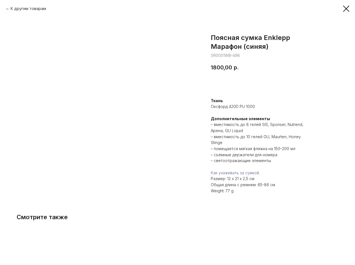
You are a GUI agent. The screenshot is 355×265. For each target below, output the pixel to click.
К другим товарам (28, 8)
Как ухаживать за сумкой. (235, 172)
